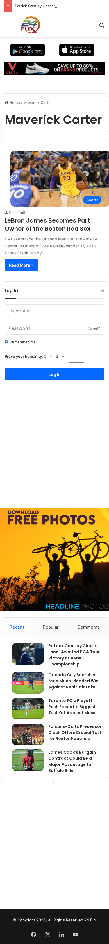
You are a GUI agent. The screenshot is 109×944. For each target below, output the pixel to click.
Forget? (94, 328)
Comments (88, 627)
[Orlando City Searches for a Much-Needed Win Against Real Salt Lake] (25, 683)
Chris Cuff (17, 212)
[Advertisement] (54, 445)
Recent (17, 627)
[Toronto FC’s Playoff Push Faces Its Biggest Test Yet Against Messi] (25, 708)
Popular (51, 627)
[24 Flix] (27, 24)
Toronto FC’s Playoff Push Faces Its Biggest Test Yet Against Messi (72, 707)
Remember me (22, 342)
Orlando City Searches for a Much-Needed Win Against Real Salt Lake (73, 681)
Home (14, 102)
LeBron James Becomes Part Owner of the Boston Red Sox (47, 224)
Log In (55, 374)
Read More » (21, 265)
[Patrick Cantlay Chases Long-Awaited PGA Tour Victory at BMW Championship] (25, 654)
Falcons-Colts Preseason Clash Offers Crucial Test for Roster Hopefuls (75, 733)
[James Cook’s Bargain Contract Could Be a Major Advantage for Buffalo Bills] (25, 760)
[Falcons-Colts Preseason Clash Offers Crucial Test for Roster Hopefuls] (25, 734)
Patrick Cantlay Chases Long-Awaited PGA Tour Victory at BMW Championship (74, 655)
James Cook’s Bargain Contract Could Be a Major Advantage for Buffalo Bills (72, 761)
